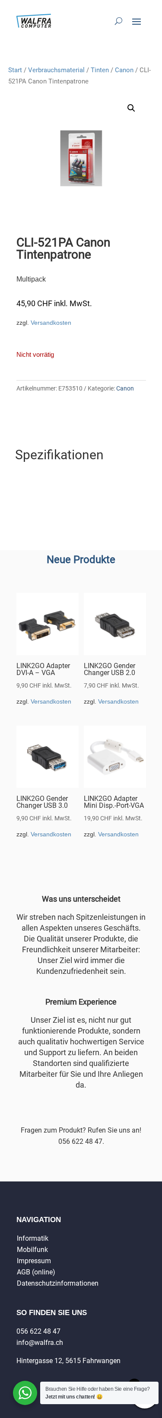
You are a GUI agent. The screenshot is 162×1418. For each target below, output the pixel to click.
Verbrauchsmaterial (56, 70)
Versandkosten (51, 322)
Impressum (34, 1261)
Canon (124, 70)
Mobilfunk (32, 1249)
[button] (131, 108)
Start (15, 70)
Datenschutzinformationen (57, 1283)
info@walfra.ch (39, 1342)
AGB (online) (36, 1272)
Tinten (100, 70)
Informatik (32, 1238)
